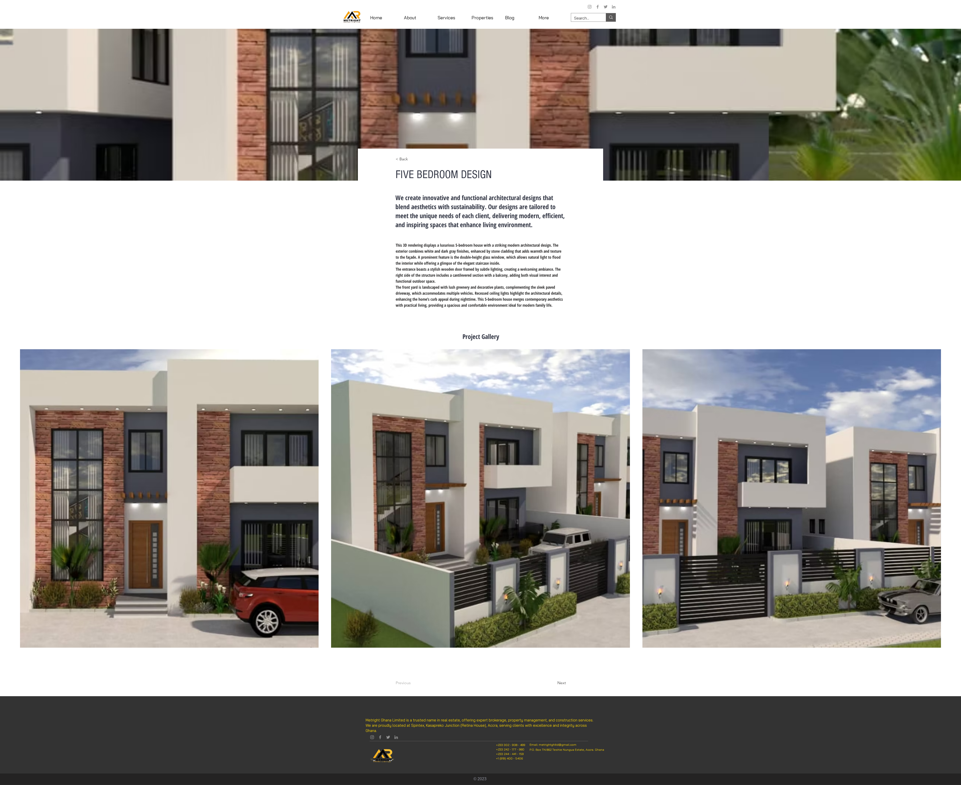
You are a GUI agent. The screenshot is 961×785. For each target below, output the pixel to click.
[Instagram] (589, 6)
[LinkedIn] (613, 6)
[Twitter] (605, 6)
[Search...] (611, 17)
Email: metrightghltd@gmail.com (553, 744)
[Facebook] (597, 6)
